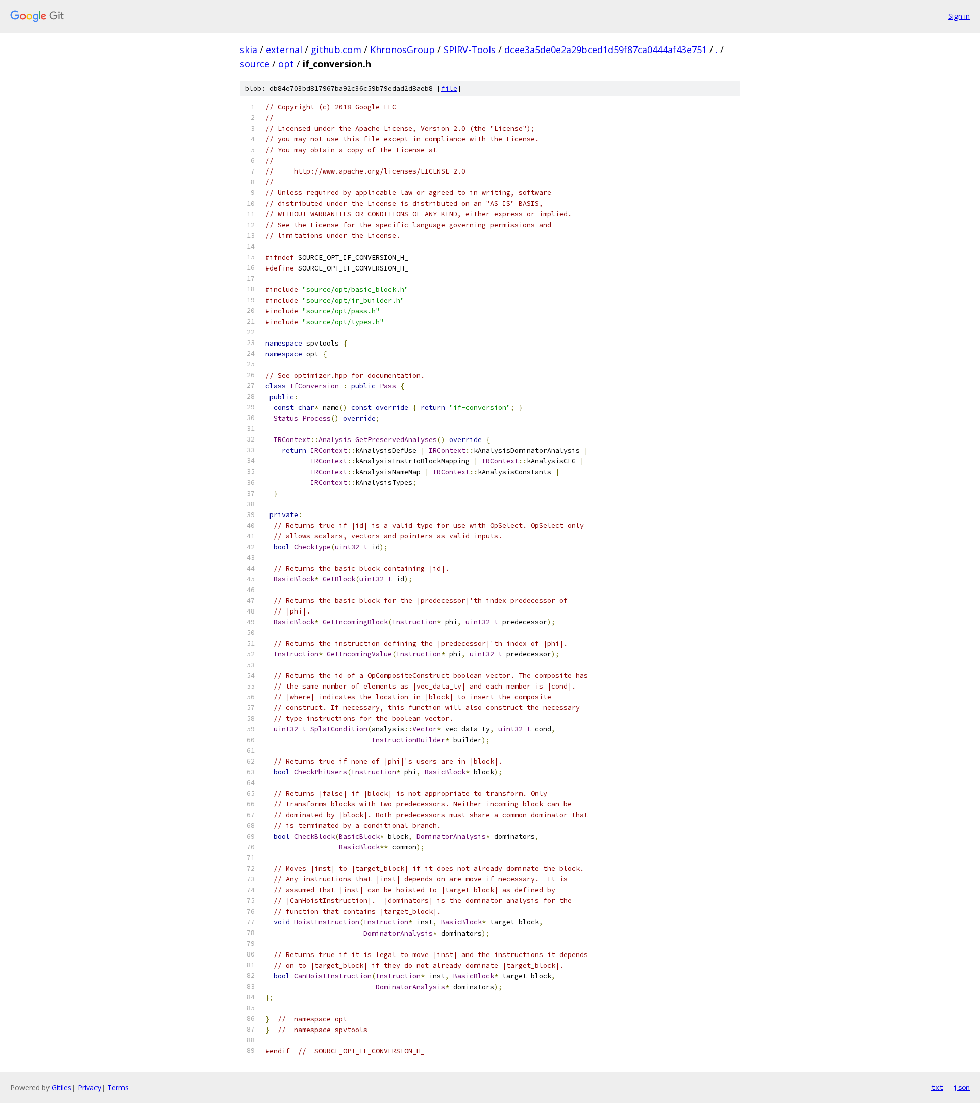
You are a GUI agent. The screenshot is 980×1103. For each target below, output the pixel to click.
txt (937, 1087)
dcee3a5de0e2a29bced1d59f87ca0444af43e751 (605, 49)
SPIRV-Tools (470, 49)
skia (248, 49)
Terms (118, 1087)
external (284, 49)
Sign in (959, 16)
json (961, 1087)
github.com (336, 49)
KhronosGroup (402, 49)
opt (286, 64)
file (449, 88)
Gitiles (61, 1087)
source (255, 64)
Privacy (89, 1087)
